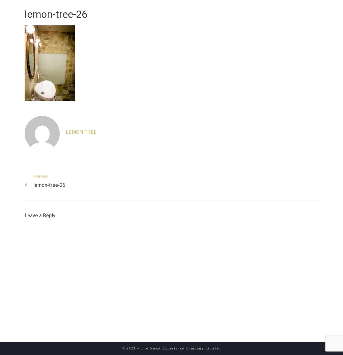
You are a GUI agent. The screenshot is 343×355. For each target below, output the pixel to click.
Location (159, 8)
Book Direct (298, 8)
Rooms (189, 8)
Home (102, 8)
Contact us (256, 8)
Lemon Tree (81, 132)
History (128, 8)
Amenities (219, 8)
